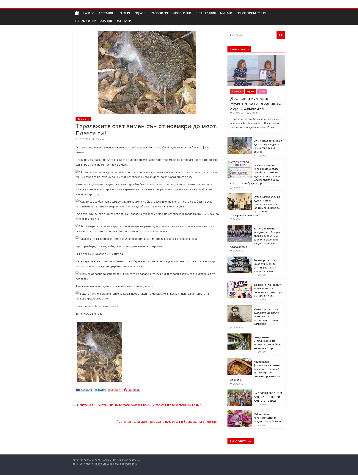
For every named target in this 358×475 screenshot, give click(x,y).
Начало (88, 13)
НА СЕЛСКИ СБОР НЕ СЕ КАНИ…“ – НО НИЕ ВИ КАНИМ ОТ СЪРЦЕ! (268, 396)
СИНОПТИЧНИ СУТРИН (252, 13)
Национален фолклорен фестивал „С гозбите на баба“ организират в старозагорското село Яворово (255, 370)
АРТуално (106, 13)
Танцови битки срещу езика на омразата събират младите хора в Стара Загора (268, 290)
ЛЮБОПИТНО (182, 13)
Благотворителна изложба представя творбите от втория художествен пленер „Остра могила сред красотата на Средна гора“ (255, 174)
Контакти (124, 21)
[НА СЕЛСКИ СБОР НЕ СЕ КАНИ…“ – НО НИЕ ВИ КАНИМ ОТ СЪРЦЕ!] (239, 391)
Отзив (262, 91)
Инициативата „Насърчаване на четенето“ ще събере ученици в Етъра (267, 342)
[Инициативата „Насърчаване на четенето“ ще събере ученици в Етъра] (239, 335)
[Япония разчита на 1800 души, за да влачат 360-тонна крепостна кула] (239, 258)
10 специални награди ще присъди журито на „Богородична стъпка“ (268, 145)
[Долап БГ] (77, 13)
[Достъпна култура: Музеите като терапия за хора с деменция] (256, 57)
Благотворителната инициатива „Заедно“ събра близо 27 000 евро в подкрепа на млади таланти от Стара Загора (255, 237)
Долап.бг (101, 139)
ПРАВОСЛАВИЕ (159, 13)
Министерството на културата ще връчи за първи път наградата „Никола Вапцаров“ (266, 316)
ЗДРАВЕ (140, 13)
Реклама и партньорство (93, 21)
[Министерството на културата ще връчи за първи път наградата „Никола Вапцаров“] (239, 307)
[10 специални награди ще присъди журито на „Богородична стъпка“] (239, 139)
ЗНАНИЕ (125, 13)
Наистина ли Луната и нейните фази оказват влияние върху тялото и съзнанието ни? (137, 405)
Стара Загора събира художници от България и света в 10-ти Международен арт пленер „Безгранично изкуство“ (255, 206)
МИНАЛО (226, 13)
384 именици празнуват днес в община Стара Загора (267, 417)
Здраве (250, 91)
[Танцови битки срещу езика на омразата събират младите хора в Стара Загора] (239, 283)
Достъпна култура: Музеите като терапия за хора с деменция (255, 103)
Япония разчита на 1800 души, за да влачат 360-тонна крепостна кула (265, 265)
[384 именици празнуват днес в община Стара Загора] (239, 412)
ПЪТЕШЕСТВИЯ (206, 13)
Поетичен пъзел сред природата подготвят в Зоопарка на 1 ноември (169, 421)
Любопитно (83, 119)
